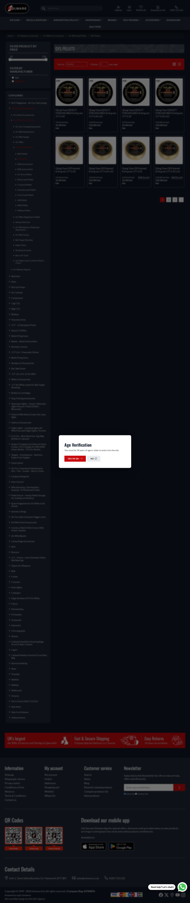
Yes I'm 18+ (73, 458)
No (92, 458)
